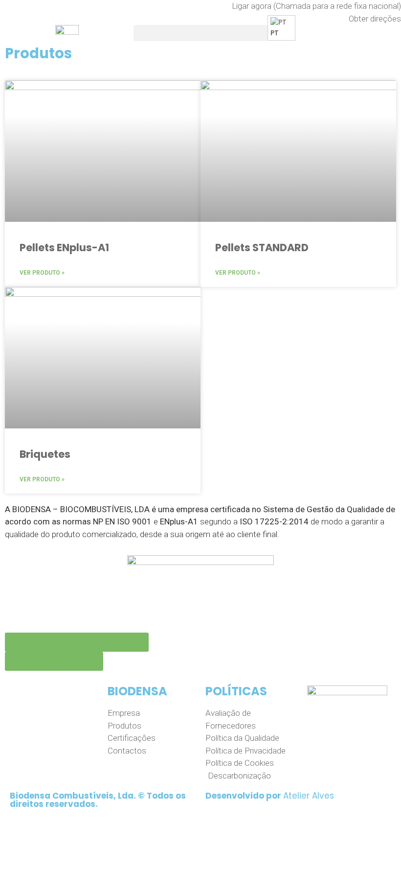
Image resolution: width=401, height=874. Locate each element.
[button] (200, 33)
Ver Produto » (42, 272)
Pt (274, 33)
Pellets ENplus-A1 (64, 247)
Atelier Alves (308, 796)
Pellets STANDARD (262, 247)
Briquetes (45, 454)
